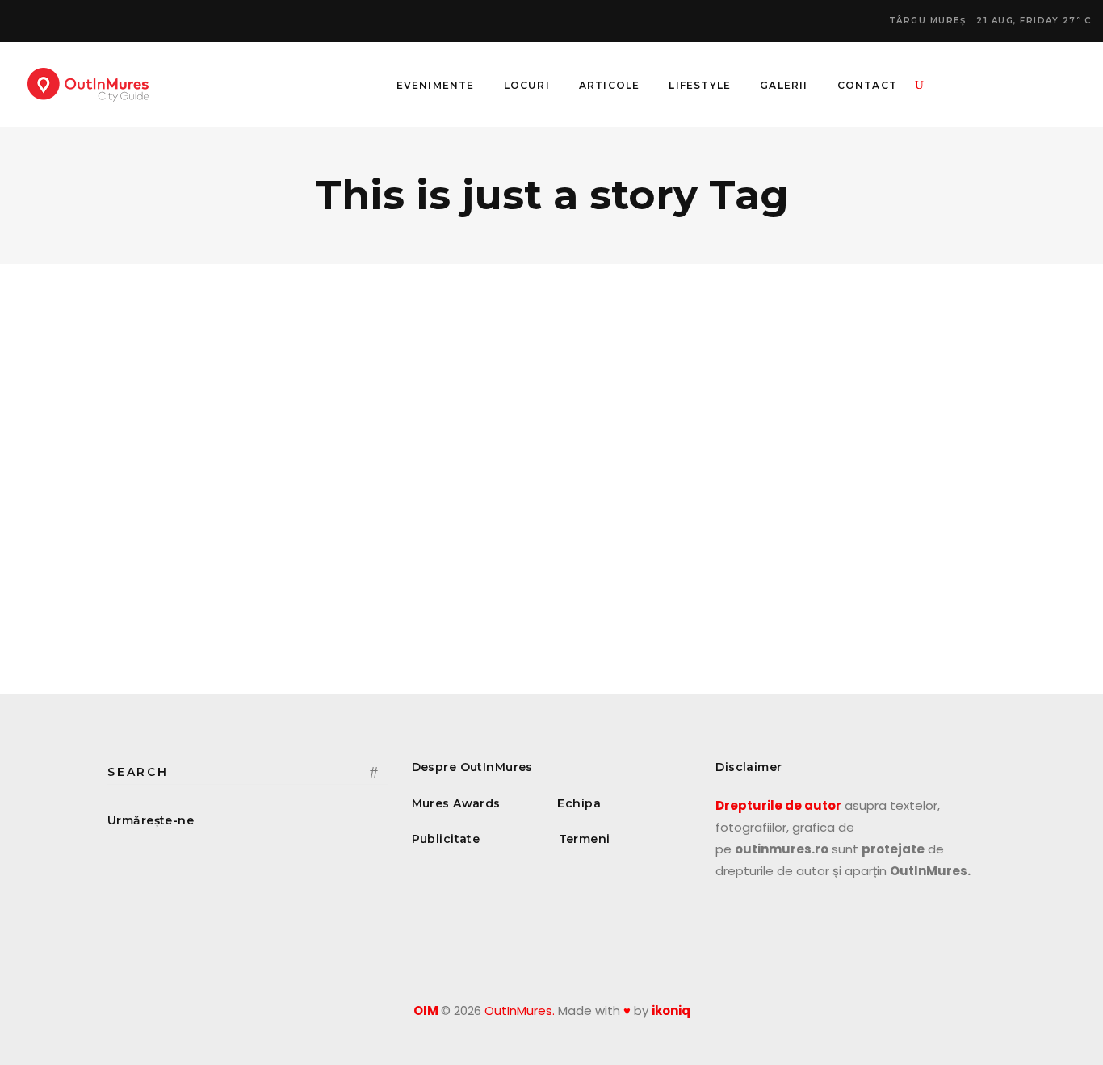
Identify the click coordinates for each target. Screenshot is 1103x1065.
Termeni (584, 839)
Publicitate (446, 839)
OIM (425, 1010)
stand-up (177, 603)
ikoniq (671, 1010)
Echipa (579, 803)
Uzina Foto (189, 626)
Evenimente (158, 415)
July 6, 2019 (205, 489)
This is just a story (185, 459)
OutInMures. (519, 1010)
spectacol (128, 603)
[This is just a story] (247, 368)
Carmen (140, 489)
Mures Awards (456, 803)
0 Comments (348, 489)
